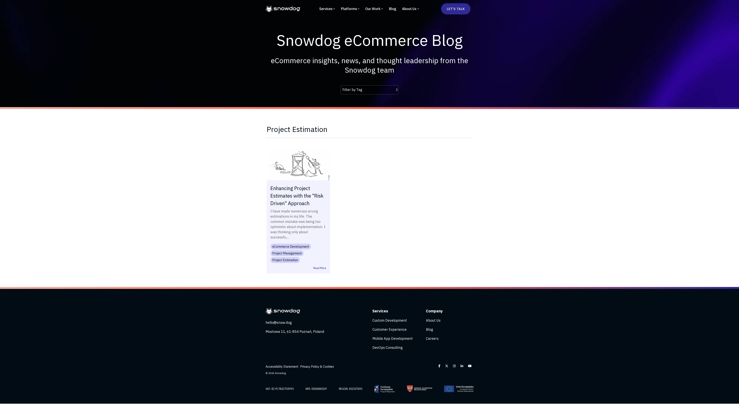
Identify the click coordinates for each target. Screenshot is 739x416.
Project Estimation (285, 260)
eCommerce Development (290, 246)
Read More (319, 268)
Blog (392, 9)
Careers (432, 338)
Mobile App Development (392, 338)
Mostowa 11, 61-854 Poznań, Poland (295, 331)
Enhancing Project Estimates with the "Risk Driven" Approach (297, 195)
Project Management (287, 253)
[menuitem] (283, 366)
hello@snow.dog (279, 322)
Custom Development (389, 320)
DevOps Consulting (387, 347)
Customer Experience (389, 329)
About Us (409, 9)
